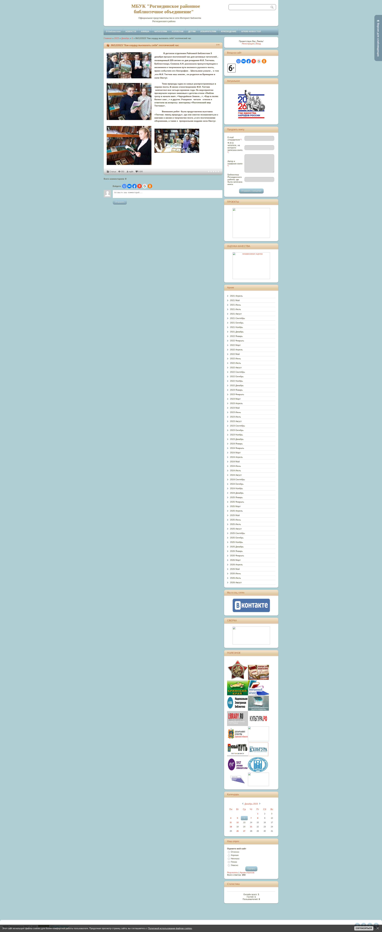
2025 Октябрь (237, 537)
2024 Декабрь (237, 493)
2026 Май (235, 569)
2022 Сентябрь (237, 372)
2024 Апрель (236, 457)
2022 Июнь (235, 358)
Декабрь (125, 38)
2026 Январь (236, 551)
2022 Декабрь (237, 385)
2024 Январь (236, 443)
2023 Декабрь (237, 439)
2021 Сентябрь (237, 318)
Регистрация (248, 43)
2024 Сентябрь (237, 479)
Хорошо (235, 855)
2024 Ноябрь (236, 488)
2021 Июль (235, 309)
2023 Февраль (237, 394)
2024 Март (235, 452)
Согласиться (364, 928)
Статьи (113, 171)
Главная (108, 38)
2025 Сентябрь (237, 533)
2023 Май (235, 408)
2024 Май (235, 461)
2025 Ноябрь (236, 542)
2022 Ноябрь (236, 381)
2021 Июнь (235, 305)
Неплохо (235, 858)
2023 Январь (236, 390)
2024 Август (236, 475)
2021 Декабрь (237, 331)
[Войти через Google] (144, 186)
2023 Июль (235, 417)
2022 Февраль (237, 340)
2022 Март (235, 345)
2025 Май (235, 515)
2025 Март (235, 506)
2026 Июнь (235, 573)
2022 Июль (235, 363)
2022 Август (236, 367)
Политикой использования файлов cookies (170, 928)
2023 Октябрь (237, 430)
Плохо (234, 862)
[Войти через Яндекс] (139, 186)
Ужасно (234, 865)
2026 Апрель (236, 564)
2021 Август (236, 314)
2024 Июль (235, 470)
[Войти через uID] (124, 186)
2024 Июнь (235, 466)
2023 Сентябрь (237, 426)
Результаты (232, 872)
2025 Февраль (237, 502)
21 (251, 827)
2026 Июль (235, 578)
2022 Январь (236, 336)
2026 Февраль (237, 555)
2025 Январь (236, 497)
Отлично (235, 852)
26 (238, 831)
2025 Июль (235, 524)
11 (231, 822)
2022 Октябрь (237, 376)
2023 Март (235, 399)
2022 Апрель (236, 349)
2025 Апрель (236, 511)
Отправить (120, 202)
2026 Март (235, 560)
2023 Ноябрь (236, 434)
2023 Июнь (235, 412)
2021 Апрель (236, 296)
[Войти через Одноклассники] (150, 186)
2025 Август (236, 528)
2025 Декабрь (237, 546)
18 (231, 827)
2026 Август (236, 582)
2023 (116, 38)
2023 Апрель (236, 403)
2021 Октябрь (237, 323)
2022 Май (235, 354)
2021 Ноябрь (236, 327)
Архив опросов (247, 872)
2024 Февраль (237, 448)
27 (244, 831)
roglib (131, 171)
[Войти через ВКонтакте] (129, 186)
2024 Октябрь (237, 484)
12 (238, 822)
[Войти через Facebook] (134, 186)
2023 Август (236, 421)
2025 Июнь (235, 520)
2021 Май (235, 300)
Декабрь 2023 (251, 804)
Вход (258, 43)
